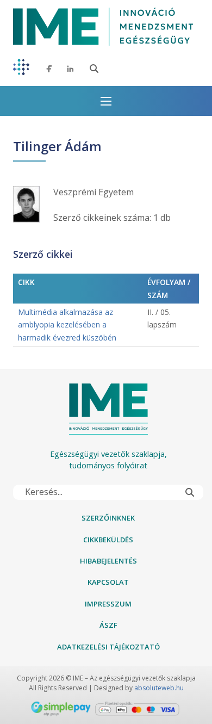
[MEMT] (21, 69)
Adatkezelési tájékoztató (108, 647)
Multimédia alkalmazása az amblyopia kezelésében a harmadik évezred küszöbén (67, 325)
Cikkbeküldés (108, 539)
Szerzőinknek (108, 518)
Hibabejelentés (108, 561)
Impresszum (108, 604)
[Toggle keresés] (94, 68)
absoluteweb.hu (159, 687)
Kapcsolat (108, 582)
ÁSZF (108, 625)
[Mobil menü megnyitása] (106, 101)
